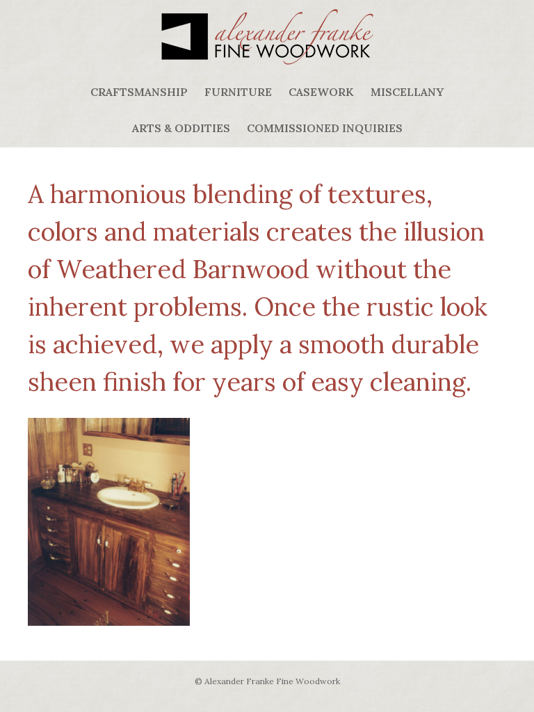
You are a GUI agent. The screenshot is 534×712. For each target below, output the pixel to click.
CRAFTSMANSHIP (139, 92)
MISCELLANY (407, 92)
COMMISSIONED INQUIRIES (325, 128)
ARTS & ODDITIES (181, 128)
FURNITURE (238, 92)
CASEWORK (321, 92)
